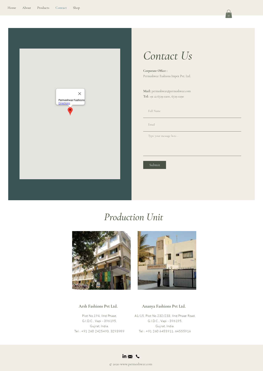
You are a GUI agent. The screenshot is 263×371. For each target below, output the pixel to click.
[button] (43, 7)
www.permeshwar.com (136, 364)
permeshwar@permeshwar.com (171, 91)
